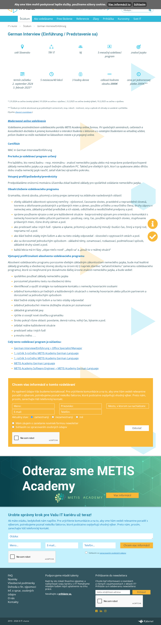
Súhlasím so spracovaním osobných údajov (41, 427)
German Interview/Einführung (51, 26)
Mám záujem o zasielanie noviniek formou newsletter (47, 423)
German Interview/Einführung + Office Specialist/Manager (48, 348)
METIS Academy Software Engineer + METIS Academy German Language (56, 368)
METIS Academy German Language (34, 363)
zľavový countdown (23, 112)
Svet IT (137, 19)
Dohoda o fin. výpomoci (22, 587)
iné (81, 417)
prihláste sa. (65, 593)
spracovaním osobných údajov (113, 553)
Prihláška (108, 19)
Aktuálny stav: (20, 417)
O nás (11, 598)
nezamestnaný (64, 417)
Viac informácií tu (119, 4)
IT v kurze (12, 26)
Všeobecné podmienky (21, 583)
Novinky (12, 579)
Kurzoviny (123, 19)
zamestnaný (41, 417)
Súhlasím (140, 4)
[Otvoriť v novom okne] (145, 621)
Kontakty (13, 602)
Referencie (82, 19)
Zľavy (96, 19)
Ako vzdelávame (43, 19)
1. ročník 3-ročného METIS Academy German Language (46, 353)
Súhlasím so (107, 553)
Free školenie (64, 19)
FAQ (10, 575)
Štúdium (25, 19)
